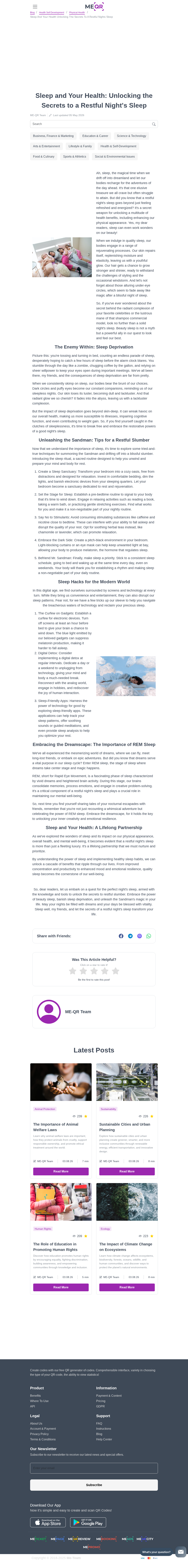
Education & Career (95, 135)
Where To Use (39, 1401)
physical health (77, 12)
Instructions (103, 1428)
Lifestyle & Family (80, 146)
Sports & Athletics (74, 156)
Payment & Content (109, 1395)
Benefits (35, 1395)
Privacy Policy (39, 1434)
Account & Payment (43, 1428)
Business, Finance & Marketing (53, 135)
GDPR (100, 1406)
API (32, 1406)
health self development (51, 12)
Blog (32, 12)
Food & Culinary (43, 156)
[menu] (35, 6)
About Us (36, 1423)
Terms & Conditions (43, 1439)
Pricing (100, 1401)
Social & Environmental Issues (115, 156)
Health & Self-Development (118, 146)
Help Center (104, 1439)
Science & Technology (131, 135)
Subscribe (94, 1485)
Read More (60, 1171)
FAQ (99, 1423)
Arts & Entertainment (46, 146)
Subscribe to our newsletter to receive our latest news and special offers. (77, 1454)
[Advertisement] (94, 48)
